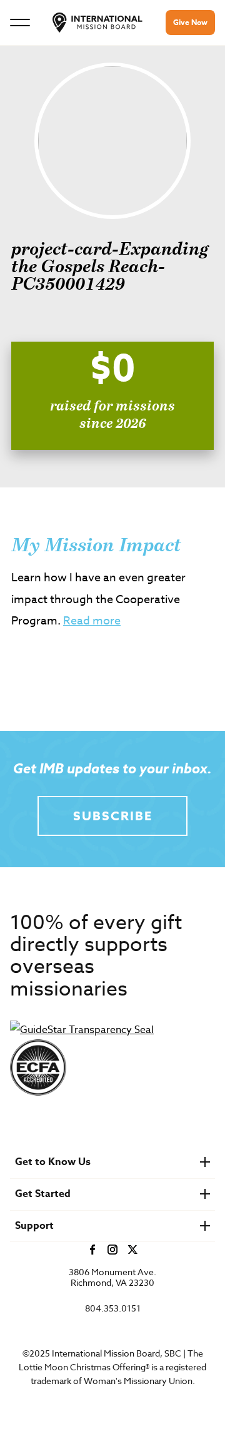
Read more (92, 621)
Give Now (190, 22)
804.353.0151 (113, 1308)
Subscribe (112, 815)
